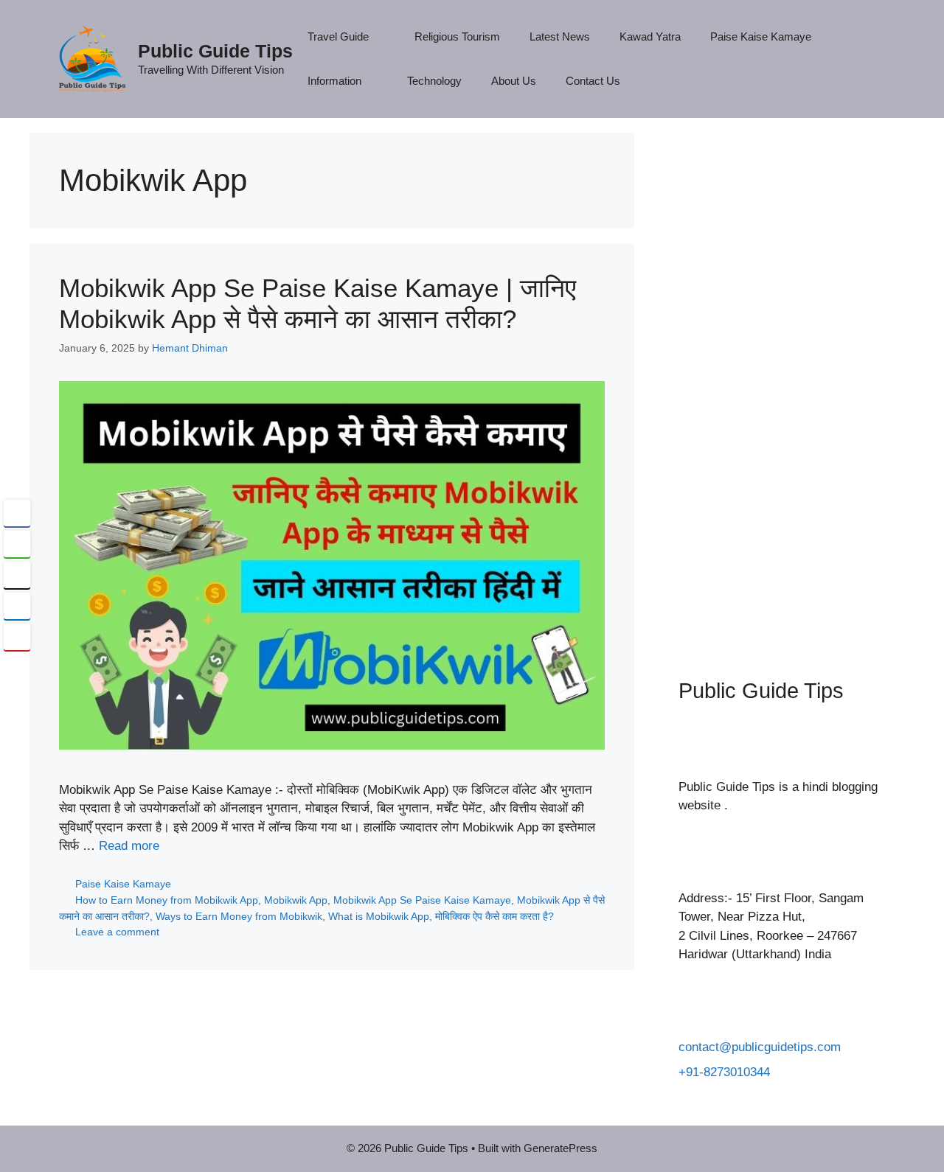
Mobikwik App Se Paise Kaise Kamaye (422, 900)
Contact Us (593, 80)
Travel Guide (338, 36)
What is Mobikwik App (378, 916)
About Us (513, 80)
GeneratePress (560, 1148)
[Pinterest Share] (17, 637)
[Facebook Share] (17, 513)
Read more (129, 846)
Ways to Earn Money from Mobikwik (239, 916)
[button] (17, 665)
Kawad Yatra (650, 36)
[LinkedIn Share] (17, 606)
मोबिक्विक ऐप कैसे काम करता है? (494, 916)
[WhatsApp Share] (17, 544)
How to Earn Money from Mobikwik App (166, 900)
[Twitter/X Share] (17, 575)
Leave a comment (117, 932)
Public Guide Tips (215, 51)
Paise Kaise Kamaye (760, 36)
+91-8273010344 (724, 1072)
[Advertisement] (781, 383)
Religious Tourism (457, 36)
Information (334, 80)
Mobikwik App (295, 900)
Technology (434, 80)
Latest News (560, 36)
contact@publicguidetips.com (759, 1047)
